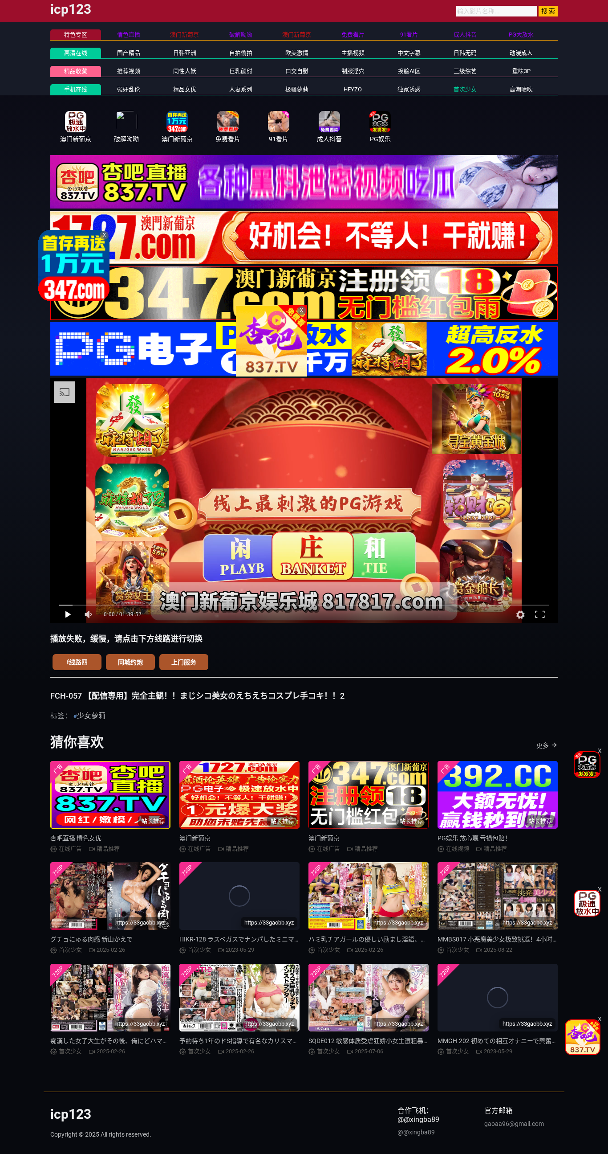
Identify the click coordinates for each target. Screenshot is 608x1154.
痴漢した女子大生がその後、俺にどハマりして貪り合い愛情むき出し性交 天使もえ (166, 1040)
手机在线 (75, 89)
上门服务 (183, 662)
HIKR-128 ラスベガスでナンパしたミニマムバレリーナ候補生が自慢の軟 (280, 939)
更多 (542, 745)
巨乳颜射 (240, 71)
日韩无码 (465, 52)
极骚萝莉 (296, 89)
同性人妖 (184, 71)
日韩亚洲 (184, 52)
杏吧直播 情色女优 (75, 838)
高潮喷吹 (521, 89)
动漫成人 (521, 52)
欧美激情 (296, 52)
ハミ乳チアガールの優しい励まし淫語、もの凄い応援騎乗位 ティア (402, 939)
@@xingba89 (416, 1132)
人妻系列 (240, 89)
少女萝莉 (91, 716)
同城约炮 (130, 662)
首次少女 (465, 89)
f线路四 (77, 662)
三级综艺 (465, 71)
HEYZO (353, 89)
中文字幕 (409, 52)
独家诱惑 (409, 89)
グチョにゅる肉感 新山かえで (91, 939)
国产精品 (128, 52)
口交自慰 (296, 71)
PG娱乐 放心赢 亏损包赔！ (474, 838)
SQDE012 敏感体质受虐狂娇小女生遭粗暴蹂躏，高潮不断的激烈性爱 (403, 1040)
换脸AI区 (409, 71)
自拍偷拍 (240, 52)
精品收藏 (75, 71)
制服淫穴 (353, 71)
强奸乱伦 (128, 89)
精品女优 (184, 89)
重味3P (521, 71)
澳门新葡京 (195, 838)
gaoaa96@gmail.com (514, 1123)
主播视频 (353, 52)
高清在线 (75, 52)
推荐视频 (128, 71)
